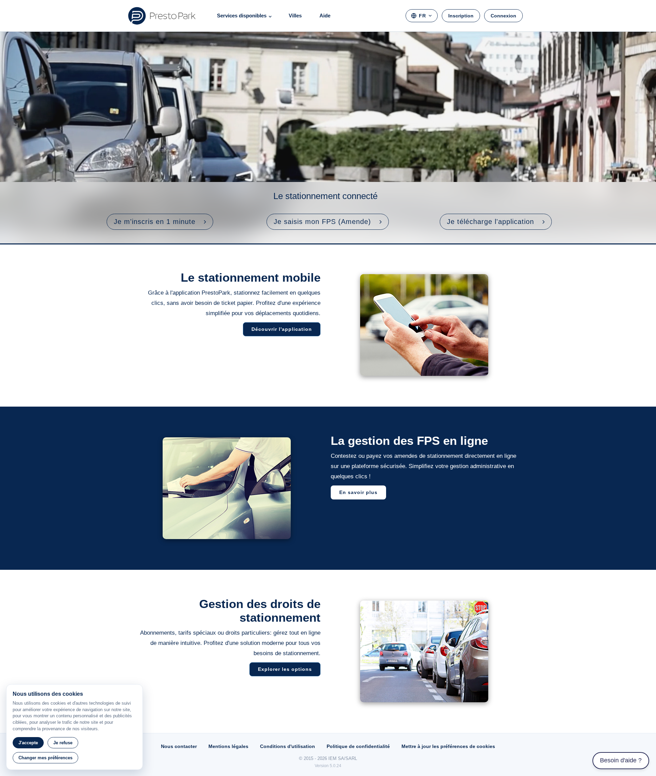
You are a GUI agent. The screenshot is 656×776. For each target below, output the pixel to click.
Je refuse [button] (62, 742)
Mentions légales (228, 746)
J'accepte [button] (28, 742)
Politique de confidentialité (358, 746)
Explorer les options (285, 669)
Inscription (461, 15)
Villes (295, 15)
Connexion (503, 15)
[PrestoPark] (162, 16)
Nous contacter (179, 746)
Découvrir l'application (281, 329)
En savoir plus (358, 492)
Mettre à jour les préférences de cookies (448, 746)
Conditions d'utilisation (287, 746)
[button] (160, 222)
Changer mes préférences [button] (45, 757)
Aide (324, 15)
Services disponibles (241, 15)
